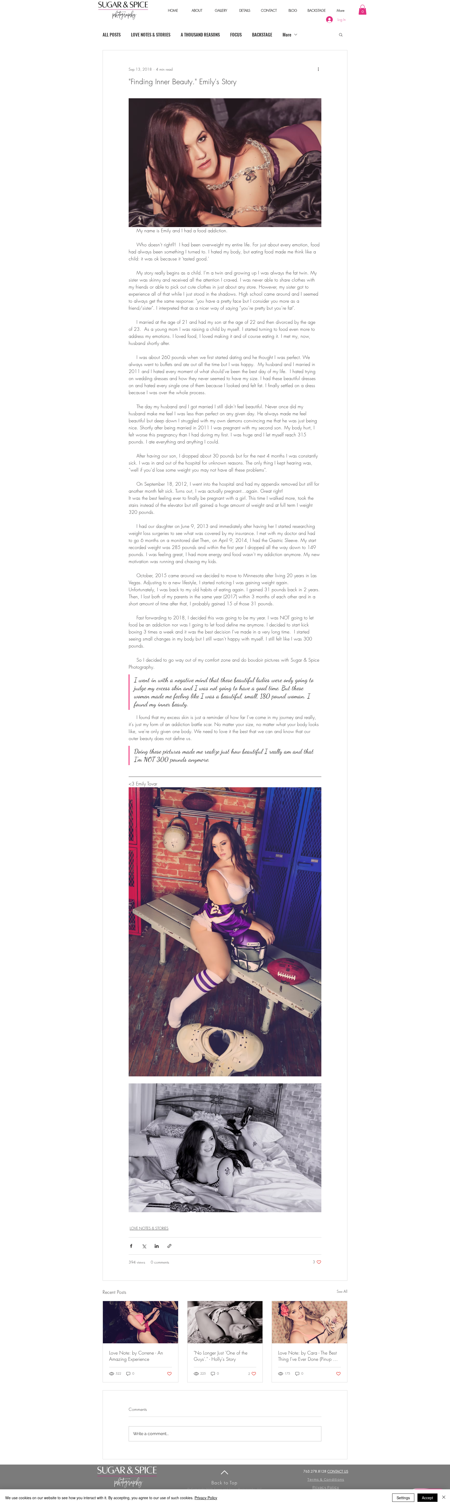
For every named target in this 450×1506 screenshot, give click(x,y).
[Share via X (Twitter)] (143, 1245)
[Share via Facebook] (131, 1245)
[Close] (444, 1497)
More (287, 34)
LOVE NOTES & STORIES (150, 34)
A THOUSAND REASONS (200, 34)
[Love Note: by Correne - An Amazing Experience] (140, 1322)
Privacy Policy (206, 1497)
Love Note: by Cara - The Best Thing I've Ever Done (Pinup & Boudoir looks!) (307, 1356)
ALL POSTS (112, 34)
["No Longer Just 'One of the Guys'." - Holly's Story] (225, 1322)
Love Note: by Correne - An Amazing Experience (136, 1356)
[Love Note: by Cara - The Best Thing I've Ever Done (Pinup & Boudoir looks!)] (309, 1322)
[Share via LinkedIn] (156, 1245)
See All (342, 1291)
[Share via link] (169, 1245)
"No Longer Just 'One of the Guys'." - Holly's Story (220, 1356)
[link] (362, 10)
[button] (197, 10)
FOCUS (236, 34)
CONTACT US (337, 1471)
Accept (427, 1497)
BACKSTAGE (262, 34)
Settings (403, 1497)
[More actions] (318, 69)
